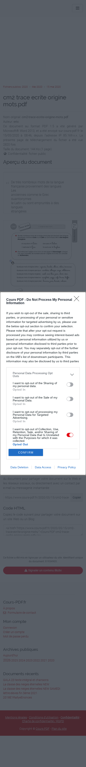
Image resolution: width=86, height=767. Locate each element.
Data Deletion (19, 467)
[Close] (78, 300)
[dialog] (43, 383)
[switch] (70, 384)
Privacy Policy (67, 467)
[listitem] (43, 374)
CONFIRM (26, 452)
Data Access (43, 467)
